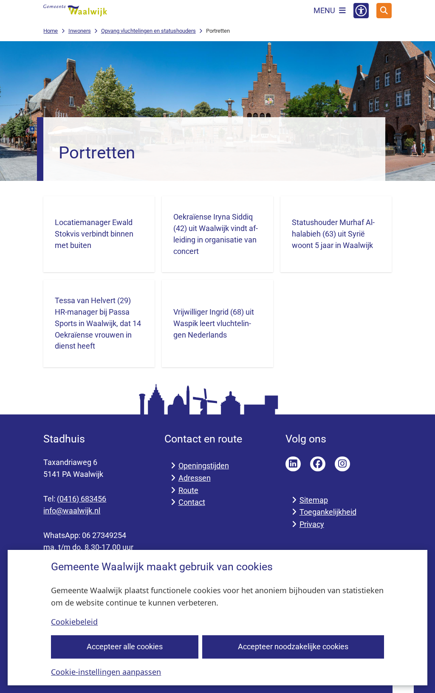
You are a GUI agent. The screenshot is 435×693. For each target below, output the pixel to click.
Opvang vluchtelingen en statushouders (148, 31)
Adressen (194, 477)
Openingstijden (203, 465)
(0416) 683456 (81, 498)
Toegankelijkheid (327, 511)
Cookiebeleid (74, 622)
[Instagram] (342, 464)
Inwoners (79, 31)
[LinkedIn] (293, 464)
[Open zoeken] (384, 10)
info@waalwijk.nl (71, 510)
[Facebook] (317, 464)
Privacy (311, 524)
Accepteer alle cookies (125, 646)
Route (188, 490)
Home (50, 31)
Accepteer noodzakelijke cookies (293, 646)
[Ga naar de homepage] (75, 11)
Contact (191, 502)
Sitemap (313, 500)
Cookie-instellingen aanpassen (106, 672)
